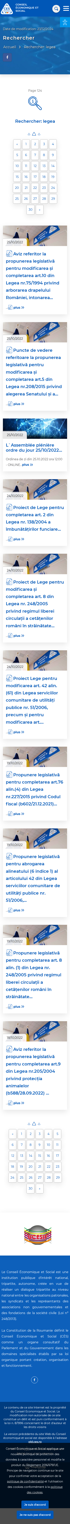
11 (26, 166)
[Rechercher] (56, 9)
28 (44, 199)
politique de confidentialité (25, 1481)
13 (44, 166)
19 (52, 177)
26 (26, 199)
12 (35, 166)
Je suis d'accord (35, 1504)
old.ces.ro (35, 1442)
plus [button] (16, 307)
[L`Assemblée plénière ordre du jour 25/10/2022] (35, 429)
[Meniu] (66, 8)
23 (44, 188)
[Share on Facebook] (7, 57)
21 (26, 188)
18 (44, 177)
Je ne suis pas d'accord (35, 1514)
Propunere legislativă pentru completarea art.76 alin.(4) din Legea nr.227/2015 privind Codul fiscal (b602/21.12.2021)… (34, 789)
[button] (65, 22)
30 (30, 209)
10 (17, 166)
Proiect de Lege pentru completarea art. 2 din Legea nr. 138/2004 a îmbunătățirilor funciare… (35, 518)
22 (35, 188)
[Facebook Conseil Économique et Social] (34, 1379)
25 (17, 199)
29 (53, 199)
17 (35, 177)
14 (53, 166)
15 (17, 177)
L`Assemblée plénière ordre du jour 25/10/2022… (34, 448)
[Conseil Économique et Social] (7, 8)
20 (17, 188)
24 (53, 188)
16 (26, 177)
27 (35, 199)
